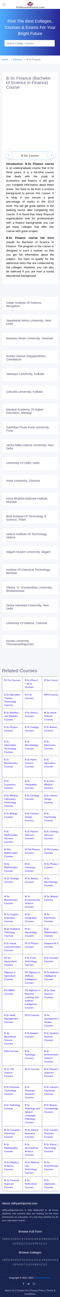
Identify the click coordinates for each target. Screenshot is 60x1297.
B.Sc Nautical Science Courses (51, 1036)
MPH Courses (51, 694)
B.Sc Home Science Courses (31, 763)
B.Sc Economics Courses (10, 784)
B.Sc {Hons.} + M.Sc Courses (31, 683)
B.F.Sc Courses (12, 680)
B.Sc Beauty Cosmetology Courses (51, 1108)
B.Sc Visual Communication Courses (12, 947)
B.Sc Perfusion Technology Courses (12, 1090)
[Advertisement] (30, 122)
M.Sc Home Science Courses (50, 716)
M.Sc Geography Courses (31, 918)
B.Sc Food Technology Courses (31, 961)
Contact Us (22, 1290)
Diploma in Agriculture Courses (10, 976)
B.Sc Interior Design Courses (50, 799)
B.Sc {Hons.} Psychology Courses (51, 1148)
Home (5, 59)
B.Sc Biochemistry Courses (11, 763)
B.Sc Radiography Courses (11, 1148)
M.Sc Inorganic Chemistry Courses (12, 1133)
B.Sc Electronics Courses (50, 745)
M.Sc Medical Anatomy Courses (11, 1166)
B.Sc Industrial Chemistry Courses (51, 1090)
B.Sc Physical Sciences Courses (51, 1072)
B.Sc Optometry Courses (49, 1184)
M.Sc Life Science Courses (9, 1072)
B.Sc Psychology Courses (50, 817)
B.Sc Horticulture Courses (31, 1184)
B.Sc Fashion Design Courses (32, 817)
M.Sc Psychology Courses (31, 932)
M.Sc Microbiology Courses (51, 882)
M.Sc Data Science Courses (49, 994)
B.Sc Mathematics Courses (51, 932)
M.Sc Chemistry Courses (30, 867)
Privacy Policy (37, 1290)
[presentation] (8, 155)
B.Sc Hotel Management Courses (11, 1018)
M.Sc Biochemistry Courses (11, 900)
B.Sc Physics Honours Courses (31, 835)
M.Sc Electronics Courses (50, 918)
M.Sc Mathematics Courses (11, 867)
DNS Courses (11, 1051)
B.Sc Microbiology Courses (31, 745)
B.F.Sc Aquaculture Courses (10, 961)
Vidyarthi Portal (42, 1277)
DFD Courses (32, 1015)
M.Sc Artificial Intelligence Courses (51, 976)
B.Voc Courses (52, 680)
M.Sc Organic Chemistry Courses (11, 918)
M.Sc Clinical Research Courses (31, 1133)
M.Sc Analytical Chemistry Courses (12, 932)
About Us (10, 1290)
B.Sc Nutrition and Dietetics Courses (11, 716)
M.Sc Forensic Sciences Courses (11, 1184)
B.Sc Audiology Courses (30, 1054)
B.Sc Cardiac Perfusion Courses (51, 1133)
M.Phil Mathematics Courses (11, 853)
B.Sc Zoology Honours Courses (51, 835)
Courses (17, 59)
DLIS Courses (32, 1069)
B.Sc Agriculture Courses (50, 763)
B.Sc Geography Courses (31, 784)
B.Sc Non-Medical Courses (49, 784)
